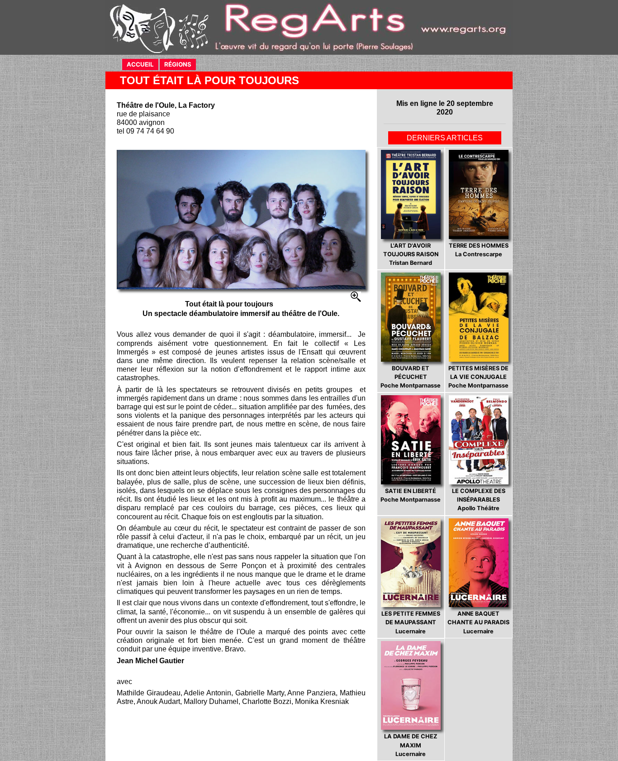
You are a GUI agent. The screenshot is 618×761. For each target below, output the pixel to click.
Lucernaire (410, 622)
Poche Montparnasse (410, 377)
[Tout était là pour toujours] (241, 220)
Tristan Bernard (410, 254)
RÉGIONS (177, 64)
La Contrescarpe (479, 250)
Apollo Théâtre (478, 500)
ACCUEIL (140, 64)
